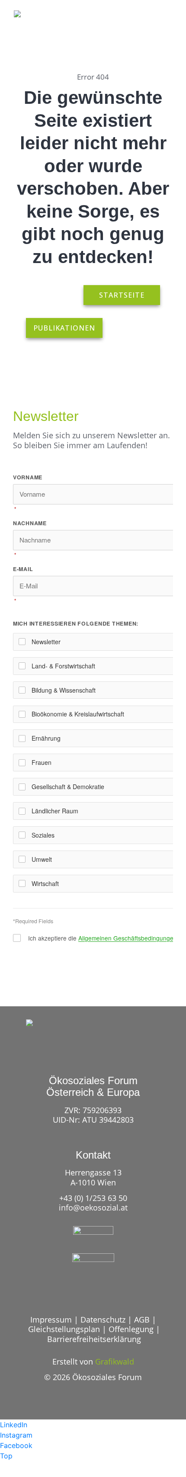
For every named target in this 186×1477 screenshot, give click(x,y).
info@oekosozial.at (93, 1207)
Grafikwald (114, 1361)
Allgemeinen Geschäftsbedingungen (127, 938)
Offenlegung (131, 1329)
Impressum (51, 1319)
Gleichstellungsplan (64, 1329)
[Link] (131, 30)
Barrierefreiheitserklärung (94, 1339)
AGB (142, 1319)
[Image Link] (36, 24)
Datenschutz (102, 1319)
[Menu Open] (163, 30)
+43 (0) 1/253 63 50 (93, 1198)
